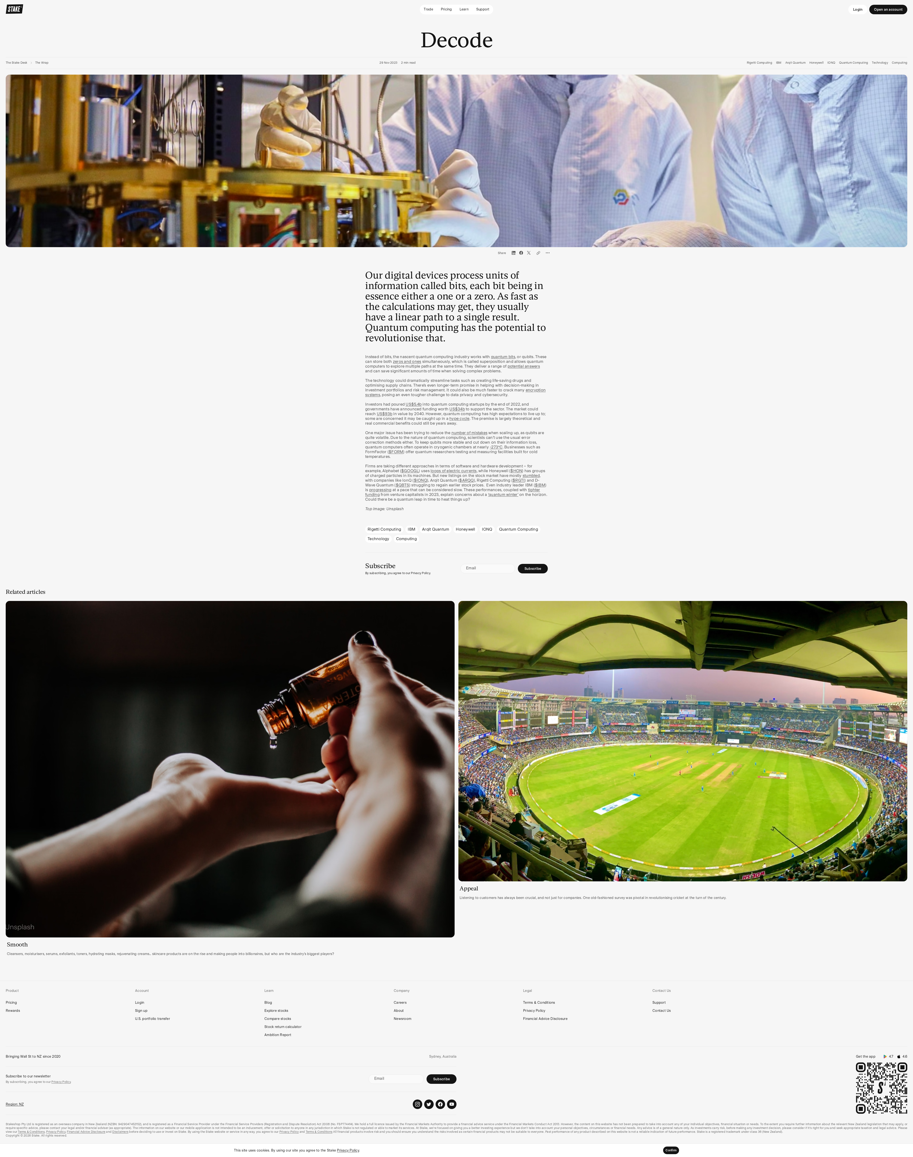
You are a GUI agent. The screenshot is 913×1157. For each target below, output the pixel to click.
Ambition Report (277, 1035)
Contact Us (661, 1011)
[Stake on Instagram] (417, 1104)
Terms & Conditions (539, 1002)
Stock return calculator (282, 1027)
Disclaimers (120, 1131)
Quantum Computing (853, 62)
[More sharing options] (548, 253)
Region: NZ (15, 1104)
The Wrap (42, 62)
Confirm (671, 1150)
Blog (268, 1002)
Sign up (141, 1011)
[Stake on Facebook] (440, 1104)
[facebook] (521, 253)
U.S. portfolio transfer (152, 1019)
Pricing (11, 1002)
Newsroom (402, 1019)
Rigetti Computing (759, 62)
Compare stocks (277, 1019)
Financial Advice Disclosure (545, 1019)
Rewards (13, 1011)
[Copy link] (538, 253)
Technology (880, 62)
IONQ (831, 62)
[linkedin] (513, 253)
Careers (400, 1002)
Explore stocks (276, 1011)
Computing (899, 62)
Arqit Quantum (795, 62)
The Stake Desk (16, 62)
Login (858, 9)
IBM (779, 62)
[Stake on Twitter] (429, 1104)
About (399, 1011)
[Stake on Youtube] (451, 1104)
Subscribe (532, 569)
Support (659, 1002)
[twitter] (529, 253)
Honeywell (816, 62)
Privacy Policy (534, 1011)
